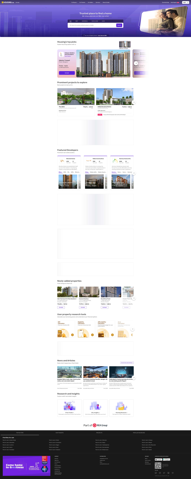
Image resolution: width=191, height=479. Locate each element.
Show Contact (68, 244)
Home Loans (147, 430)
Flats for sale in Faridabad (8, 419)
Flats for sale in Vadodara (54, 419)
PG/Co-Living (95, 21)
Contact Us (57, 439)
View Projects (68, 56)
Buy (71, 21)
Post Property (175, 2)
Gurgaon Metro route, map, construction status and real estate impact (68, 350)
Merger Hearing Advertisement (58, 444)
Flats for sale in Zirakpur (147, 410)
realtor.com (102, 430)
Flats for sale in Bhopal (147, 412)
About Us (57, 430)
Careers (56, 428)
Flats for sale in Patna (147, 417)
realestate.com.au (104, 428)
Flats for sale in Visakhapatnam (102, 415)
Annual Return (58, 435)
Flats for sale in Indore (7, 417)
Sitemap (147, 432)
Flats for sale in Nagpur (54, 415)
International (148, 434)
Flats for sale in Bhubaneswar (102, 419)
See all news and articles (127, 332)
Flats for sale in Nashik (147, 419)
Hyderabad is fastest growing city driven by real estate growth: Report (121, 350)
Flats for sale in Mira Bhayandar (149, 415)
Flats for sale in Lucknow (8, 415)
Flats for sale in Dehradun (101, 410)
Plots (103, 21)
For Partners (57, 432)
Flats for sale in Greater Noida (9, 410)
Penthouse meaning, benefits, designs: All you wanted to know (95, 350)
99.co (101, 432)
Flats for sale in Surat (53, 417)
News (146, 428)
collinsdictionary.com (104, 434)
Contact (67, 73)
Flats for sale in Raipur (100, 412)
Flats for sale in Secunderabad (102, 417)
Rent (77, 21)
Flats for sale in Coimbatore (55, 412)
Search (119, 25)
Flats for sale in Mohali (54, 410)
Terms (56, 434)
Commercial (85, 21)
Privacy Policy (58, 437)
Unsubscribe (57, 441)
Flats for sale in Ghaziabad (8, 412)
